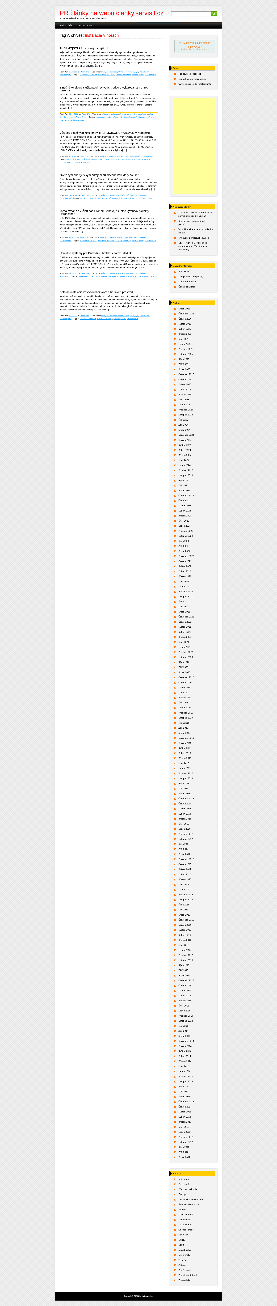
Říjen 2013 (183, 1086)
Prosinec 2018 (185, 773)
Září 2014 (183, 1031)
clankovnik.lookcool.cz (189, 73)
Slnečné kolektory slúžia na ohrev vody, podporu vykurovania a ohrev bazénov (104, 89)
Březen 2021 (184, 637)
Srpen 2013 (184, 1096)
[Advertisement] (194, 146)
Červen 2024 (185, 440)
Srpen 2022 (184, 551)
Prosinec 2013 (185, 1076)
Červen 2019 (185, 743)
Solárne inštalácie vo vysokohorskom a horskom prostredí (97, 292)
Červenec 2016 (186, 919)
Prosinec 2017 (185, 834)
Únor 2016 (183, 945)
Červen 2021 (185, 622)
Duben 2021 (184, 632)
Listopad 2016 (185, 899)
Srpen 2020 (184, 672)
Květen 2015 (184, 990)
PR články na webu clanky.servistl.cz (112, 13)
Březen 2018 (184, 818)
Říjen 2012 (183, 1147)
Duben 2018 (184, 813)
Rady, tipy (134, 72)
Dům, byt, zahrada (109, 72)
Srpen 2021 (184, 611)
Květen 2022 (184, 566)
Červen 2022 (185, 561)
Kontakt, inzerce (85, 25)
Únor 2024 (183, 460)
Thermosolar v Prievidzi (148, 276)
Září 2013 (183, 1091)
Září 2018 (183, 788)
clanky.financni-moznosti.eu (192, 79)
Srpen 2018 (184, 793)
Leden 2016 (184, 950)
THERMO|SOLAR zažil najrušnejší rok (84, 48)
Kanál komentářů (187, 281)
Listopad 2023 (185, 475)
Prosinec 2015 (185, 955)
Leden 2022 (184, 586)
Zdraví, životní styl (187, 1275)
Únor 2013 (183, 1127)
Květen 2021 (184, 627)
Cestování (183, 1184)
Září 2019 (183, 728)
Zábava (182, 1265)
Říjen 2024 (183, 419)
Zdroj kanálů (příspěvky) (190, 276)
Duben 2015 (184, 995)
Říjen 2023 (183, 480)
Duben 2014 (184, 1056)
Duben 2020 (184, 692)
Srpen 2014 (184, 1036)
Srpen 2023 (184, 490)
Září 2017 (183, 849)
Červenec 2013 (186, 1101)
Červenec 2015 (186, 980)
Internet (182, 1209)
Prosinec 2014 (185, 1015)
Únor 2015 (183, 1005)
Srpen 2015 (184, 975)
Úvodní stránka (66, 25)
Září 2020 (183, 667)
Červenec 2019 (186, 738)
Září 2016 (183, 909)
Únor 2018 (183, 824)
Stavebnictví (144, 72)
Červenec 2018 (186, 798)
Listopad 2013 (185, 1081)
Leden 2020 (184, 707)
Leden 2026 (184, 344)
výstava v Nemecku (80, 162)
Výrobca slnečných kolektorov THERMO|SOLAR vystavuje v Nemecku (105, 132)
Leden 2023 (184, 525)
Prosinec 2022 (185, 531)
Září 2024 (183, 424)
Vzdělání (182, 1260)
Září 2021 (183, 606)
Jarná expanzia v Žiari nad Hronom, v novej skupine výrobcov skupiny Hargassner (104, 212)
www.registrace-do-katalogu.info (194, 84)
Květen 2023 (184, 505)
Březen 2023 (184, 515)
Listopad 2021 (185, 596)
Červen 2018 (185, 803)
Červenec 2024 (186, 435)
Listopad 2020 (185, 657)
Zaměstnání (184, 1270)
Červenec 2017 (186, 859)
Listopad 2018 (185, 778)
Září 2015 (183, 970)
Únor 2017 (183, 884)
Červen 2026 (185, 318)
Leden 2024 (184, 465)
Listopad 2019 (185, 717)
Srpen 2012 (184, 1157)
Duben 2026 (184, 329)
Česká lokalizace (186, 286)
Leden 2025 (184, 404)
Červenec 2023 (186, 495)
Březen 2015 (184, 1000)
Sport (181, 1244)
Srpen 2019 (184, 733)
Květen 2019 (184, 748)
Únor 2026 (183, 339)
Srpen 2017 (184, 854)
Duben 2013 (184, 1117)
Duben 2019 (184, 753)
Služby (181, 1239)
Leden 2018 (184, 829)
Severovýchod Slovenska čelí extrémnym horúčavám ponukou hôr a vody (194, 246)
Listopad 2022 (185, 536)
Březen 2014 (184, 1061)
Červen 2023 (185, 500)
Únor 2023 (183, 521)
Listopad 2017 (185, 839)
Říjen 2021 (183, 601)
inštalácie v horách (106, 75)
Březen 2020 (184, 697)
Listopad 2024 (185, 414)
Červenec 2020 (186, 677)
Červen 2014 (185, 1046)
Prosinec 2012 (185, 1137)
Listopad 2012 (185, 1142)
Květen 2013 (184, 1111)
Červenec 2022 (186, 556)
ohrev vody (118, 117)
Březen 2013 (184, 1121)
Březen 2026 (184, 334)
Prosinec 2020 (185, 652)
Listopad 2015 (185, 960)
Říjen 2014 (183, 1026)
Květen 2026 (184, 323)
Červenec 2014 (186, 1041)
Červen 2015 (185, 985)
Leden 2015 (184, 1010)
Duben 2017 (184, 874)
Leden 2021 (184, 647)
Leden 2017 (184, 889)
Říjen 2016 (183, 904)
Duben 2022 (184, 571)
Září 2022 (183, 546)
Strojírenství (65, 276)
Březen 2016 (184, 940)
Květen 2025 (184, 384)
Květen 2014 (184, 1051)
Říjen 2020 (183, 662)
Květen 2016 (184, 930)
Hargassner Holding (88, 75)
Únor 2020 (183, 702)
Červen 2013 (185, 1106)
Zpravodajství (65, 75)
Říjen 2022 (183, 541)
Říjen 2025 (183, 359)
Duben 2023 (184, 510)
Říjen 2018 (183, 783)
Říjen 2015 (183, 965)
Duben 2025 (184, 389)
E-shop (182, 1194)
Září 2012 (183, 1152)
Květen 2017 (184, 869)
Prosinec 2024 (185, 409)
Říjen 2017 (183, 844)
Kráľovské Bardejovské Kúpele (193, 238)
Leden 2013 (184, 1132)
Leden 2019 (184, 768)
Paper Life (84, 72)
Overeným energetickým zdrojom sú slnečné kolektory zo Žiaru (100, 175)
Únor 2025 (183, 399)
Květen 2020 (184, 687)
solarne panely (138, 75)
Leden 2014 (184, 1071)
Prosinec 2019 (185, 712)
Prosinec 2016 (185, 894)
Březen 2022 (184, 576)
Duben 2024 (184, 450)
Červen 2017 (185, 864)
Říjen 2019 (183, 723)
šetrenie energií (130, 117)
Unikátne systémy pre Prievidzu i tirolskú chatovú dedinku (96, 253)
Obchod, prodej (186, 1229)
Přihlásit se (183, 271)
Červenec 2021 (186, 616)
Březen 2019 (184, 758)
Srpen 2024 (184, 430)
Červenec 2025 (186, 374)
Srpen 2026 (184, 308)
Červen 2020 (185, 682)
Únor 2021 (183, 642)
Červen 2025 (185, 379)
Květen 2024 (184, 445)
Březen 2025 (184, 394)
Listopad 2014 (185, 1020)
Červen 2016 (185, 925)
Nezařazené (123, 72)
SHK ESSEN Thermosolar (109, 159)
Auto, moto (183, 1179)
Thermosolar (150, 75)
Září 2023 (183, 485)
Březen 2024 (184, 455)
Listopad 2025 (185, 354)
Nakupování (184, 1219)
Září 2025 (183, 364)
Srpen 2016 (184, 914)
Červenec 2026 (186, 313)
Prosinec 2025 (185, 349)
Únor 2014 (183, 1066)
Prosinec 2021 (185, 591)
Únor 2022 (183, 581)
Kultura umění (185, 1214)
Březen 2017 (184, 879)
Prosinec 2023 (185, 470)
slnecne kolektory (123, 75)
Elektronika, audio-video (190, 1199)
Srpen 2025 (184, 369)
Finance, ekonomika (128, 114)
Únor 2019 (183, 763)
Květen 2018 (184, 808)
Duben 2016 (184, 935)
